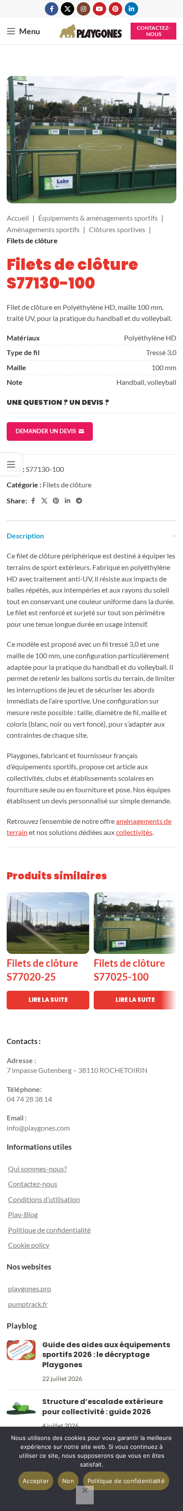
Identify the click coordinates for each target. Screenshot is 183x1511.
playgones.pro (29, 1288)
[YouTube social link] (99, 9)
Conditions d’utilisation (44, 1199)
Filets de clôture (32, 240)
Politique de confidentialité (49, 1230)
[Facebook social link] (51, 9)
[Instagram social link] (83, 9)
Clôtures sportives (117, 229)
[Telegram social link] (79, 501)
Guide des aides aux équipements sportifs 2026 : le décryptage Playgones (106, 1355)
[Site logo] (91, 30)
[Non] (85, 1495)
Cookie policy (28, 1245)
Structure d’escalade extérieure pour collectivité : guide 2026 (102, 1406)
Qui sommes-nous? (37, 1168)
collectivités (134, 832)
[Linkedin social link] (131, 9)
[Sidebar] (11, 464)
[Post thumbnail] (21, 1362)
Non (68, 1480)
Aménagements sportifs (43, 229)
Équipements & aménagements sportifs (98, 218)
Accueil (18, 218)
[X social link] (67, 9)
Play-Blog (23, 1214)
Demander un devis (46, 431)
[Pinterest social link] (115, 9)
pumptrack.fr (28, 1304)
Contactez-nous (153, 30)
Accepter (36, 1480)
